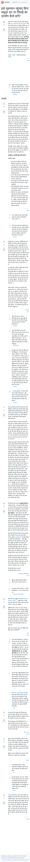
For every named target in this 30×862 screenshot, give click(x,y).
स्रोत (27, 60)
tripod (9, 54)
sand (9, 56)
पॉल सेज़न (15, 325)
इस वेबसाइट (17, 537)
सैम (13, 772)
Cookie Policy (4, 858)
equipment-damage (21, 54)
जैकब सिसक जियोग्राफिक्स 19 (19, 594)
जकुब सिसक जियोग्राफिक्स (23, 573)
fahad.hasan (26, 208)
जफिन (14, 790)
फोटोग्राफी (14, 2)
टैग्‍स (19, 2)
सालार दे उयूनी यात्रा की (19, 692)
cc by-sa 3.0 (13, 859)
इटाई (28, 633)
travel (14, 54)
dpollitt (27, 58)
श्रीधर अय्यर (26, 732)
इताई (14, 708)
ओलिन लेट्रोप (15, 345)
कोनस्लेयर (15, 94)
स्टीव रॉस (15, 237)
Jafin (28, 758)
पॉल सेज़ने (27, 309)
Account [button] (24, 2)
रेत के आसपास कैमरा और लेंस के (18, 23)
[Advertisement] (18, 71)
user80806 (26, 817)
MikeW (14, 221)
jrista (14, 668)
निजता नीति (12, 858)
